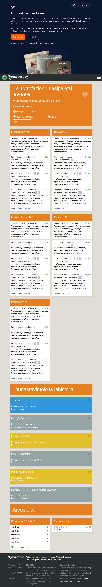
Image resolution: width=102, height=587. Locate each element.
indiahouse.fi (17, 481)
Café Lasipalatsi (20, 454)
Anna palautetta (48, 557)
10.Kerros (17, 400)
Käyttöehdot (56, 560)
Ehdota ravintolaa (33, 557)
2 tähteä (16, 94)
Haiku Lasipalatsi (21, 436)
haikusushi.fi (17, 445)
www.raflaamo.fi (19, 409)
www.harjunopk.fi (19, 498)
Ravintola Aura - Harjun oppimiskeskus (34, 489)
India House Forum (22, 471)
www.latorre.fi (23, 106)
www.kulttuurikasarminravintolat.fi (26, 427)
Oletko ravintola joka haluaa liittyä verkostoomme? (33, 43)
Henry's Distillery (21, 418)
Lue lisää (33, 37)
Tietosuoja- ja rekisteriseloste (38, 560)
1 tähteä (15, 94)
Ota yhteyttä (18, 37)
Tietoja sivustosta (63, 557)
